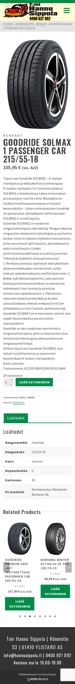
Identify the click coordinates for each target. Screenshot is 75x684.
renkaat (19, 402)
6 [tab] (45, 616)
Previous (6, 567)
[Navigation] (66, 10)
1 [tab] (20, 616)
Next (68, 567)
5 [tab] (40, 616)
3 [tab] (30, 616)
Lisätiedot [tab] (16, 417)
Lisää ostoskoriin (34, 382)
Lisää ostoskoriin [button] (19, 603)
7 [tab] (50, 616)
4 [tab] (35, 616)
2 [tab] (25, 616)
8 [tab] (55, 616)
